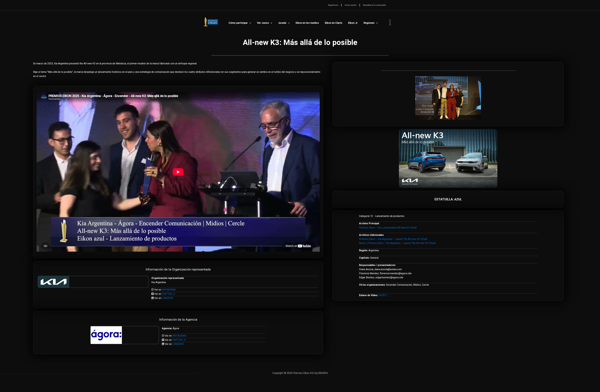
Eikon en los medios (307, 22)
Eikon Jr (353, 22)
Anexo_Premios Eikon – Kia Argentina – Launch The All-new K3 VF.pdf (397, 243)
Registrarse (333, 5)
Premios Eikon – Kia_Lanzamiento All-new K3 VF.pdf (388, 227)
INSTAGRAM (169, 289)
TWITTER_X (168, 293)
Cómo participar (238, 22)
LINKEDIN (167, 298)
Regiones (369, 22)
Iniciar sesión (350, 5)
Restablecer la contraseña (374, 5)
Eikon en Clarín (333, 22)
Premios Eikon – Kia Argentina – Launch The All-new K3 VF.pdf (393, 239)
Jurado (282, 22)
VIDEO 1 (383, 295)
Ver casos (263, 22)
